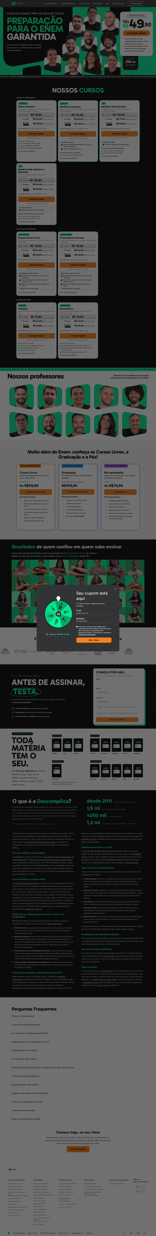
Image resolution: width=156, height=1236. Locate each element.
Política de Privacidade (86, 635)
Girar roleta (94, 640)
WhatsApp (80, 619)
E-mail (79, 610)
